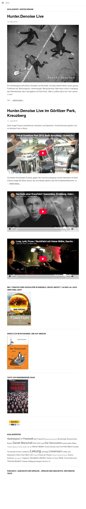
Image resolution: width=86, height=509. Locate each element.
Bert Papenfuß (39, 439)
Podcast (35, 455)
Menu (8, 3)
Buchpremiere (72, 439)
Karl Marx (67, 446)
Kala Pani (59, 446)
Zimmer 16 (46, 461)
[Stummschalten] (72, 229)
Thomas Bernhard (70, 458)
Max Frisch (21, 455)
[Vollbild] (76, 229)
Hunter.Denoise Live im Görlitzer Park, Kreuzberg (41, 113)
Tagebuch (25, 458)
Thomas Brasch (14, 461)
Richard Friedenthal (57, 455)
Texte (60, 457)
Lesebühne (26, 451)
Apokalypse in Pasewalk (20, 438)
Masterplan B (12, 455)
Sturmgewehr (18, 458)
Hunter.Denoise (50, 446)
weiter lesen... (18, 100)
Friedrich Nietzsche (12, 447)
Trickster (25, 461)
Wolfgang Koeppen (35, 461)
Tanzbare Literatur (38, 457)
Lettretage (45, 451)
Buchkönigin (62, 439)
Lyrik (69, 451)
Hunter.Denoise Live (25, 16)
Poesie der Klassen (45, 455)
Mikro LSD (29, 455)
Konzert (18, 451)
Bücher (9, 443)
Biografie (47, 439)
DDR (34, 443)
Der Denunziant (53, 443)
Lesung (35, 450)
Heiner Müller (38, 446)
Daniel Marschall (22, 443)
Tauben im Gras (52, 458)
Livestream (55, 451)
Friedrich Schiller (22, 447)
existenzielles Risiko (69, 443)
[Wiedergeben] (10, 229)
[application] (43, 211)
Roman (65, 455)
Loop (64, 451)
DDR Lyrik (40, 443)
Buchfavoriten (53, 439)
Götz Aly (29, 447)
